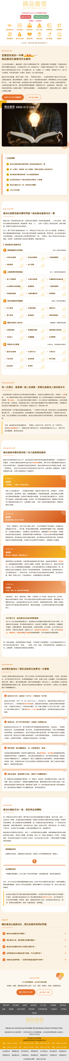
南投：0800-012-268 (42, 1047)
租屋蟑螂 (52, 337)
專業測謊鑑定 (53, 315)
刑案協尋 (10, 264)
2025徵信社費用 (29, 1059)
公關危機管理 (32, 293)
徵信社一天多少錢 (32, 709)
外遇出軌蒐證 (11, 257)
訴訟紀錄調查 (32, 257)
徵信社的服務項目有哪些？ (14, 933)
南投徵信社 (63, 1051)
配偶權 (11, 1009)
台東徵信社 (53, 1055)
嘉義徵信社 (15, 1055)
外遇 (64, 394)
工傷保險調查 (53, 286)
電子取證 (10, 315)
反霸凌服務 (10, 330)
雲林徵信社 (6, 1055)
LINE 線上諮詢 (33, 97)
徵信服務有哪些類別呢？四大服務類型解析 (24, 174)
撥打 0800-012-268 (26, 992)
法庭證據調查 (53, 257)
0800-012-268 (25, 17)
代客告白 (52, 352)
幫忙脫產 (52, 359)
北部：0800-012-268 (10, 1043)
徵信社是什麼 (41, 1059)
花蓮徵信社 (63, 1055)
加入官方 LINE (45, 992)
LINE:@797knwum (41, 17)
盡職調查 (31, 286)
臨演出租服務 (11, 352)
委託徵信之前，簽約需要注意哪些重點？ (19, 940)
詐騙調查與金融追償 (56, 279)
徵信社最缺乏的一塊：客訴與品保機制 (23, 185)
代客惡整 (31, 1009)
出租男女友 (32, 352)
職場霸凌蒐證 (32, 330)
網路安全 (52, 308)
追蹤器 (25, 1005)
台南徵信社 (25, 1055)
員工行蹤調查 (11, 279)
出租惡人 (10, 337)
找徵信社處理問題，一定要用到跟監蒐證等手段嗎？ (23, 960)
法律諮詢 (54, 1009)
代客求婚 (10, 359)
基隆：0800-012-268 (10, 1047)
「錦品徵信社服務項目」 (41, 630)
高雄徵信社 (34, 1055)
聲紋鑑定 (31, 315)
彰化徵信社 (53, 1051)
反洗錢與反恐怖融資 (14, 286)
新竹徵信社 (25, 1051)
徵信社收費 (27, 704)
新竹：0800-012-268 (26, 1047)
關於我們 (6, 1005)
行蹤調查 (53, 1005)
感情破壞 (20, 632)
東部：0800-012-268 (59, 1043)
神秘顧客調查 (11, 293)
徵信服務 (16, 1005)
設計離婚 (27, 632)
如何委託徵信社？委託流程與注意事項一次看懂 (26, 180)
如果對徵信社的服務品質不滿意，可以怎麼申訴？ (22, 953)
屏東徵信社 (44, 1055)
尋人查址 (11, 400)
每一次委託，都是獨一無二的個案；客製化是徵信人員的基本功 (31, 169)
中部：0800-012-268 (26, 1043)
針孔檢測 (10, 308)
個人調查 (31, 264)
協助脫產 (31, 359)
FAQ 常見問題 (15, 190)
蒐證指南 (63, 1005)
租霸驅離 (31, 337)
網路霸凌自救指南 (55, 330)
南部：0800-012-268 (42, 1043)
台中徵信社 (44, 1051)
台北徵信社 (6, 1051)
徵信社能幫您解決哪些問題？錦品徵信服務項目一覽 (27, 164)
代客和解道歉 (42, 1009)
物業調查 (52, 293)
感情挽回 (12, 632)
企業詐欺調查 (32, 279)
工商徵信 (64, 1009)
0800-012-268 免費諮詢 (12, 97)
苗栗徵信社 (34, 1051)
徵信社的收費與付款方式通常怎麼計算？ (19, 946)
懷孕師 (30, 366)
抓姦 (3, 1009)
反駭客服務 (32, 308)
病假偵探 (10, 366)
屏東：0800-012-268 (59, 1047)
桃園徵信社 (15, 1051)
